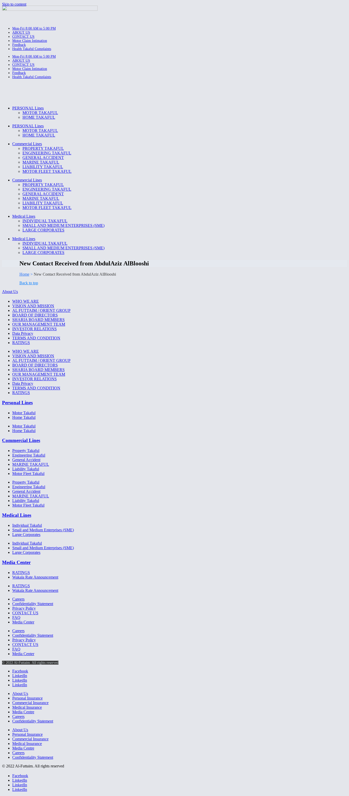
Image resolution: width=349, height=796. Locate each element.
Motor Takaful (24, 413)
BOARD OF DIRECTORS (35, 315)
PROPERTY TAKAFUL (43, 148)
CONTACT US (23, 37)
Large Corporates (26, 534)
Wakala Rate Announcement (35, 577)
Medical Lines (23, 216)
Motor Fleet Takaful (28, 473)
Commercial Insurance (30, 703)
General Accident (26, 460)
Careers (18, 599)
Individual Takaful (27, 525)
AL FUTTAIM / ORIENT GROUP (41, 310)
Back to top (28, 283)
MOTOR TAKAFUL (40, 113)
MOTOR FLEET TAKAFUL (47, 171)
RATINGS (21, 342)
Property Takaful (25, 450)
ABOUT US (21, 32)
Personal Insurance (27, 698)
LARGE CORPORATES (43, 230)
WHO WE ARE (25, 301)
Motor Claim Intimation (29, 41)
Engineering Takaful (28, 455)
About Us (10, 291)
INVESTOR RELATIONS (34, 329)
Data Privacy (22, 333)
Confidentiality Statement (32, 604)
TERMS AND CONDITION (36, 338)
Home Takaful (24, 417)
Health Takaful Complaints (31, 49)
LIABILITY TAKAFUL (42, 167)
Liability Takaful (25, 469)
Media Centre (23, 712)
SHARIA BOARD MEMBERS (38, 319)
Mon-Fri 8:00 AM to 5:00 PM (34, 28)
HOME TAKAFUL (38, 117)
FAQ (16, 617)
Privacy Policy (24, 608)
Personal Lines (17, 402)
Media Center (16, 562)
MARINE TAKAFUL (40, 162)
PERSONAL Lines (28, 108)
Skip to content (14, 4)
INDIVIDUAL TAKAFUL (44, 221)
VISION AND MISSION (33, 306)
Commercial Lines (27, 144)
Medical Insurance (27, 707)
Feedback (19, 45)
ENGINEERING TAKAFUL (46, 153)
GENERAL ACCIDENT (43, 157)
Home (24, 274)
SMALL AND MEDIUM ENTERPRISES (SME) (63, 225)
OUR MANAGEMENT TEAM (38, 324)
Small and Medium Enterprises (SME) (43, 530)
